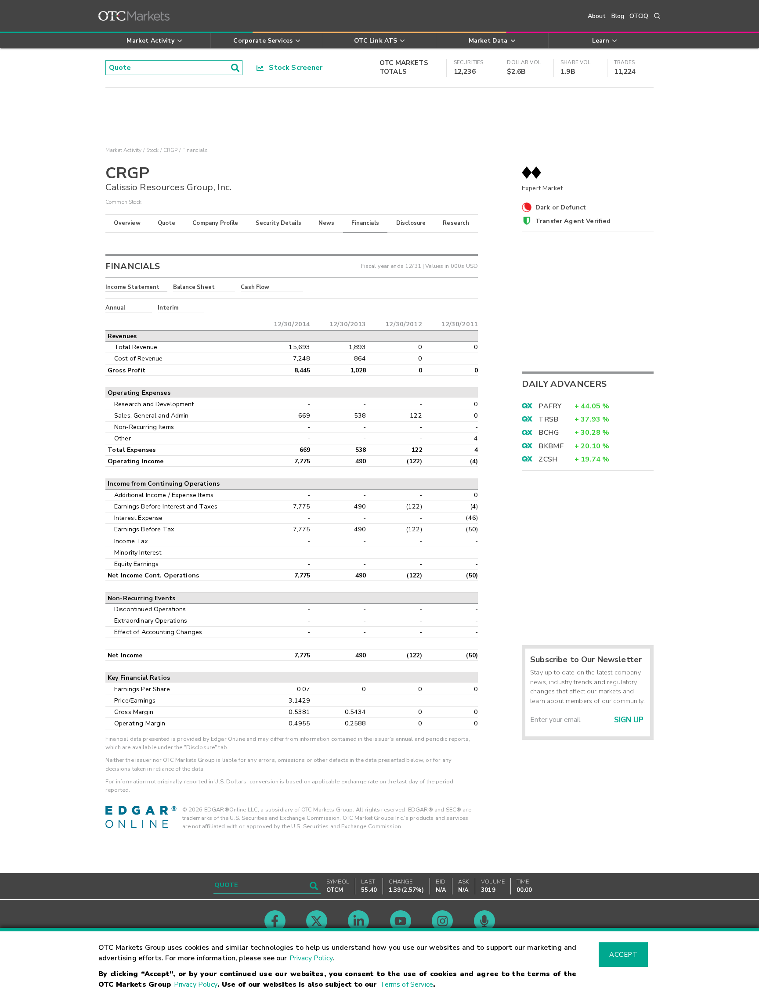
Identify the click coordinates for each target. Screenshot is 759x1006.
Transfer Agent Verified (573, 221)
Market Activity (123, 150)
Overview (127, 223)
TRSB (548, 419)
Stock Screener (293, 67)
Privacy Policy (311, 958)
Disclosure (411, 223)
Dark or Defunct (560, 207)
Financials (365, 223)
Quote (167, 223)
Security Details (278, 223)
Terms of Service (406, 984)
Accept (623, 954)
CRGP (170, 150)
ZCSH (548, 459)
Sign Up (628, 720)
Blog (618, 16)
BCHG (549, 432)
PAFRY (550, 406)
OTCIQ (638, 16)
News (326, 223)
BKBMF (551, 446)
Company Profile (215, 223)
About (597, 16)
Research (456, 223)
